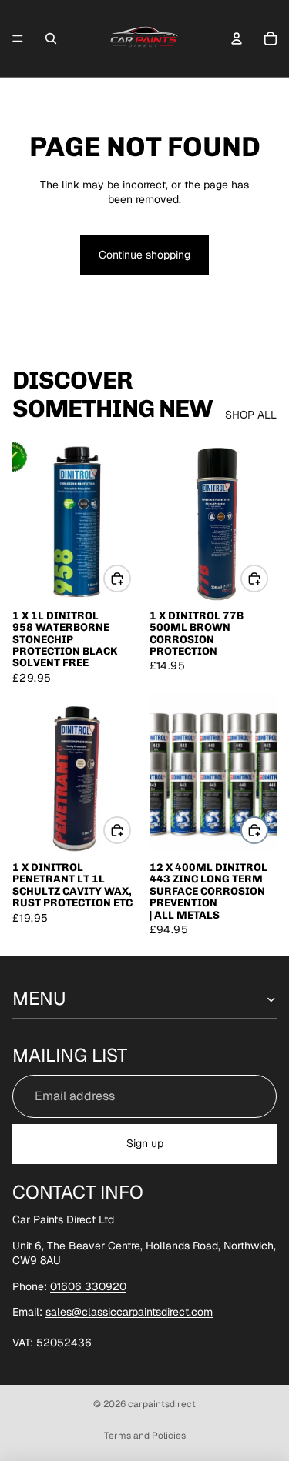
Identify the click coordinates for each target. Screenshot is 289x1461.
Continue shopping (144, 255)
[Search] (51, 38)
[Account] (237, 38)
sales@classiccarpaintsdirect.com (129, 1312)
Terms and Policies (145, 1435)
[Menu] (17, 38)
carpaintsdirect (162, 1404)
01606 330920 (88, 1286)
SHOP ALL (251, 415)
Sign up (144, 1143)
